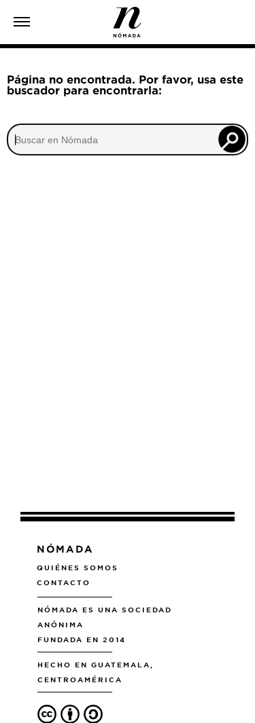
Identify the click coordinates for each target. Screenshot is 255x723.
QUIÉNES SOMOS (77, 567)
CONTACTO (63, 582)
